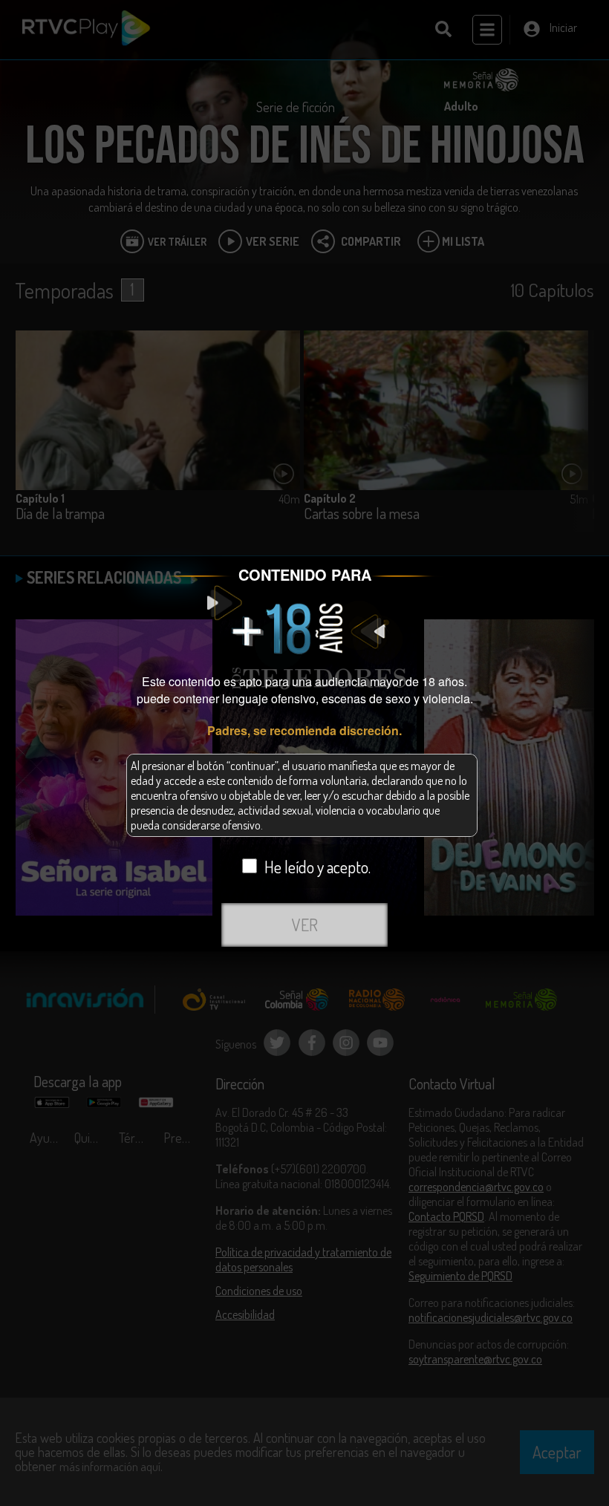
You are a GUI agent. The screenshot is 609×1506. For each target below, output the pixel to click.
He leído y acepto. (317, 866)
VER (305, 924)
